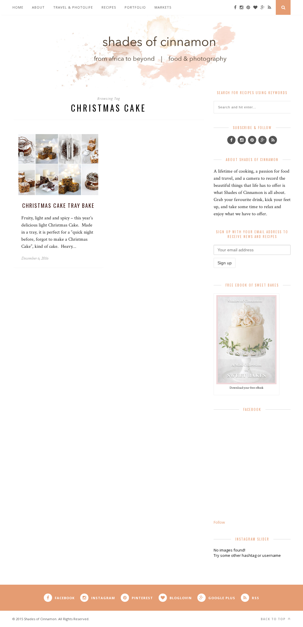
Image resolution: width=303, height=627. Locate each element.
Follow (219, 522)
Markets (162, 7)
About (38, 7)
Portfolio (135, 7)
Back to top (274, 619)
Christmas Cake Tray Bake (58, 205)
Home (17, 7)
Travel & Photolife (73, 7)
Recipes (108, 7)
